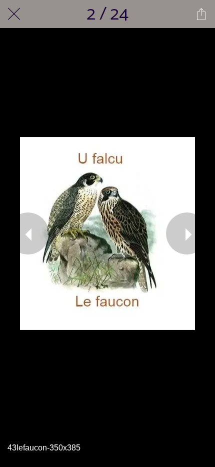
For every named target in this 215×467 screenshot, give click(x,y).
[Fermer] (14, 14)
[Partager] (201, 14)
